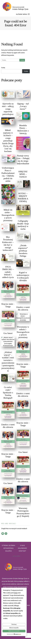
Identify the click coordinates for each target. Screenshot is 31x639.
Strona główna (8, 545)
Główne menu (22, 14)
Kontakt (22, 551)
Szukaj (3, 67)
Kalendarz (22, 548)
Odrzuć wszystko (14, 627)
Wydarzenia (8, 548)
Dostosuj (14, 624)
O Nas (22, 545)
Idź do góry (16, 556)
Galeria (8, 551)
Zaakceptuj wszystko (14, 631)
